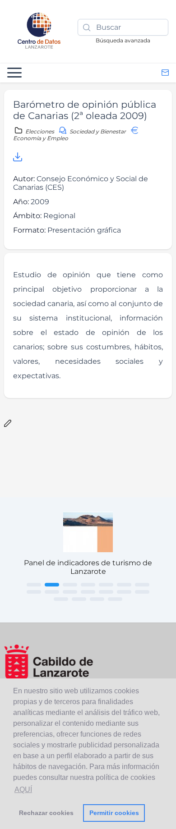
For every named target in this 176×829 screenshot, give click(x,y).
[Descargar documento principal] (17, 158)
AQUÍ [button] (23, 789)
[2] (52, 584)
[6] (124, 584)
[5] (106, 584)
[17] (97, 599)
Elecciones (40, 131)
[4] (88, 584)
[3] (70, 584)
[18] (115, 599)
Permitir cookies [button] (114, 812)
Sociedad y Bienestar (97, 131)
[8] (34, 592)
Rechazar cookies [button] (46, 812)
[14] (142, 592)
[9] (52, 592)
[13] (124, 592)
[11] (88, 592)
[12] (106, 592)
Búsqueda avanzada (123, 40)
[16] (79, 599)
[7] (142, 584)
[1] (34, 584)
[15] (61, 599)
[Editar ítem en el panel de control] (7, 424)
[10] (70, 592)
